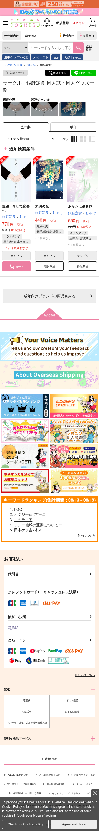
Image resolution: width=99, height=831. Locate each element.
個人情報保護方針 (55, 784)
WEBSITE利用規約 (18, 774)
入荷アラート (17, 73)
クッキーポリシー (85, 784)
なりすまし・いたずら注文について (71, 793)
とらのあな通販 (12, 64)
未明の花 (42, 205)
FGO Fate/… (72, 57)
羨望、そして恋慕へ (16, 208)
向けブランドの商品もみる (50, 295)
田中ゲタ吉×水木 (16, 57)
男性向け (68, 35)
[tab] (73, 127)
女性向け (89, 35)
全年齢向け (11, 35)
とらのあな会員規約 (49, 774)
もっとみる (86, 535)
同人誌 (31, 64)
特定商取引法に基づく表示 (27, 793)
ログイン (78, 22)
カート (19, 266)
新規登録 (62, 22)
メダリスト (41, 57)
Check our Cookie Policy (25, 824)
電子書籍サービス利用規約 (21, 784)
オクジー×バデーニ (30, 514)
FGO (18, 509)
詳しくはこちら (85, 675)
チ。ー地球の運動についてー (38, 524)
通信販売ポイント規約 (83, 774)
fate (56, 57)
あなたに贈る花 (80, 206)
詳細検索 (89, 47)
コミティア (23, 519)
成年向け (31, 35)
